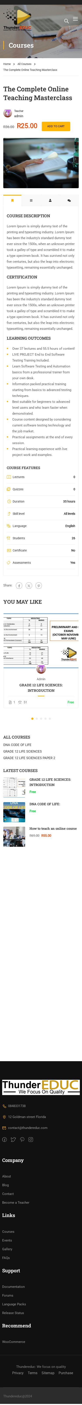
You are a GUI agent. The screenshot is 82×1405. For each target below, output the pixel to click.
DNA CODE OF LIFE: (45, 804)
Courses (8, 1232)
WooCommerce (13, 1342)
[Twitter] (29, 585)
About (6, 1176)
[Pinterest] (38, 585)
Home (7, 64)
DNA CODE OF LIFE (17, 745)
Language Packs (14, 1304)
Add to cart (56, 126)
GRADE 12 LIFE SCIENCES (22, 751)
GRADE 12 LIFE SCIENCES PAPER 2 (29, 758)
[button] (32, 719)
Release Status (13, 1313)
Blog (5, 1185)
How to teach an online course (53, 828)
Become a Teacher (15, 1203)
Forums (7, 1295)
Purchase (66, 1373)
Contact (8, 1194)
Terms (32, 1373)
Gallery (7, 1249)
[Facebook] (19, 585)
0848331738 (17, 1106)
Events (7, 1240)
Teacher (18, 111)
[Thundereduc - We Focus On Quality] (17, 18)
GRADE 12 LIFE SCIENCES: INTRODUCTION (41, 688)
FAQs (6, 1258)
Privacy (18, 1373)
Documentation (13, 1287)
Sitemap (48, 1373)
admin (41, 679)
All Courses (24, 64)
